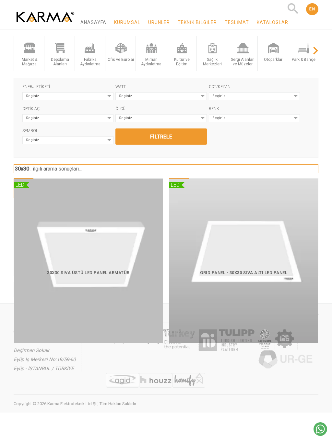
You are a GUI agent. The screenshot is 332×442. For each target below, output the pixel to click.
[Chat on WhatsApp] (320, 434)
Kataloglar (272, 22)
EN (312, 9)
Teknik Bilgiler (197, 22)
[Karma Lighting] (45, 26)
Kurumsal (127, 22)
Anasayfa (93, 22)
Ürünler (159, 22)
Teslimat (237, 22)
